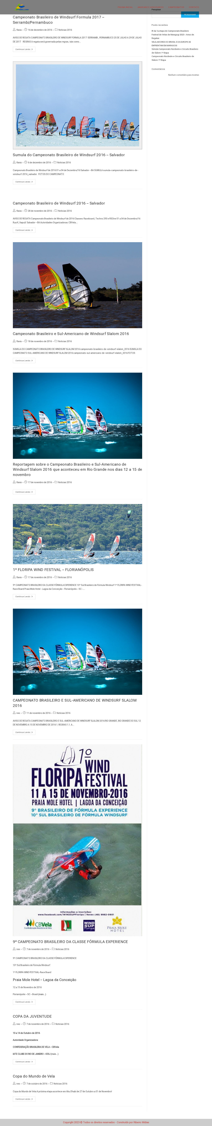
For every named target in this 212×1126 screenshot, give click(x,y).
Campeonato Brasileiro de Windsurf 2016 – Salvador (59, 203)
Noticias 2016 (65, 30)
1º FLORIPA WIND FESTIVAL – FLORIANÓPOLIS (53, 570)
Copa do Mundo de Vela (34, 1076)
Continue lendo (25, 50)
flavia (19, 30)
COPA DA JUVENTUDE (32, 1016)
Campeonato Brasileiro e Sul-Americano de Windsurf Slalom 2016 (71, 334)
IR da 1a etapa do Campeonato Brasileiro (170, 31)
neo (18, 713)
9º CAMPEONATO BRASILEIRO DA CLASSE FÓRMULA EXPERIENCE (70, 942)
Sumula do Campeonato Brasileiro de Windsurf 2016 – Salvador (69, 155)
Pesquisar (190, 14)
